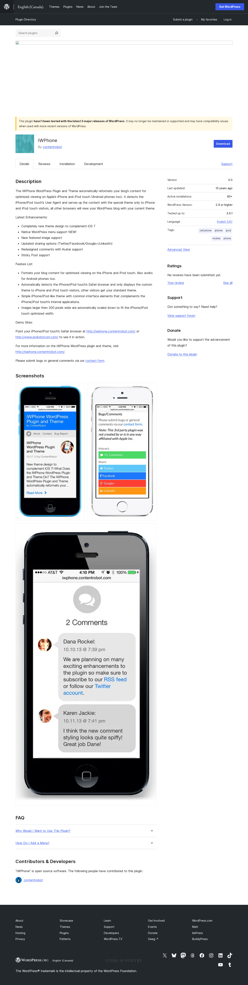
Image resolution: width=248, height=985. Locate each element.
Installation (67, 164)
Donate (153, 933)
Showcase (66, 920)
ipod (228, 230)
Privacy (20, 939)
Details (24, 164)
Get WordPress (229, 6)
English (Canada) (63, 960)
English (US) (224, 221)
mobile (216, 238)
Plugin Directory (26, 19)
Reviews (44, 164)
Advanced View (178, 249)
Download (223, 143)
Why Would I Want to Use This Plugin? (43, 831)
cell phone (206, 230)
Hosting (20, 933)
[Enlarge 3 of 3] (151, 529)
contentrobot (52, 147)
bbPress (197, 933)
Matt (195, 926)
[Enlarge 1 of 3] (79, 388)
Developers (111, 933)
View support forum (181, 316)
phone (227, 238)
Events (152, 926)
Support (226, 164)
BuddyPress (200, 939)
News (19, 926)
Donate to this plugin (182, 354)
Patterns (65, 939)
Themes (65, 926)
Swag (153, 939)
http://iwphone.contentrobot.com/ (110, 331)
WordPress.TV (113, 939)
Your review (175, 283)
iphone (219, 230)
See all (227, 283)
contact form (94, 361)
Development (93, 164)
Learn (107, 920)
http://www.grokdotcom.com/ (37, 337)
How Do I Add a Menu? (32, 843)
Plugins (64, 933)
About (19, 920)
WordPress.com (202, 920)
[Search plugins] (56, 33)
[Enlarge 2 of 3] (151, 388)
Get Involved (156, 920)
